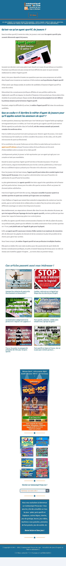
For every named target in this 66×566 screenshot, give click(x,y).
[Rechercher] (47, 490)
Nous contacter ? (23, 553)
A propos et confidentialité (41, 553)
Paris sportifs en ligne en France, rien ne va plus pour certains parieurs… (47, 349)
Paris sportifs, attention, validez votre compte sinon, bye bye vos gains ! (46, 320)
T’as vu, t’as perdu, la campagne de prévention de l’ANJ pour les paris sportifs (17, 349)
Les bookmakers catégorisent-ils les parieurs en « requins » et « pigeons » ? (18, 320)
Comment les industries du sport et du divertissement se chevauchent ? (18, 292)
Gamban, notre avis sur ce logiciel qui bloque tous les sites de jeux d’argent (46, 292)
